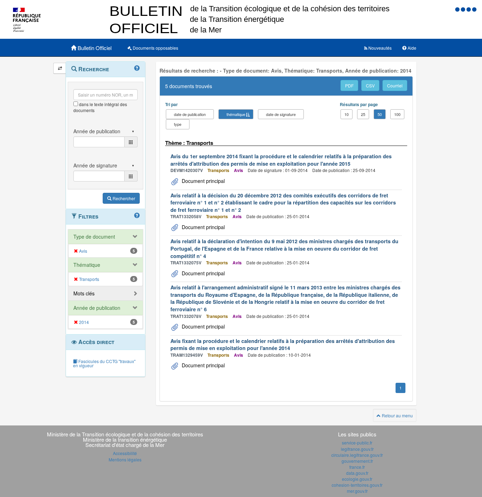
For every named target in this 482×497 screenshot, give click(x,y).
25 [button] (363, 114)
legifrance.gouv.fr (357, 449)
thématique (236, 114)
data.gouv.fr (357, 473)
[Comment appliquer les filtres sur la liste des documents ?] (137, 216)
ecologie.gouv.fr (357, 479)
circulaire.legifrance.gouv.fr (357, 455)
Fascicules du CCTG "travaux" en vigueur (104, 363)
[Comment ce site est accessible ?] (458, 9)
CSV (370, 85)
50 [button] (380, 114)
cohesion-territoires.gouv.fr (357, 485)
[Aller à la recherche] (469, 9)
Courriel (395, 85)
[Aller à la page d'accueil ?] (474, 9)
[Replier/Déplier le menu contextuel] (59, 68)
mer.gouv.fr (357, 491)
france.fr (357, 467)
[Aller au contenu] (463, 9)
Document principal (202, 180)
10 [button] (346, 114)
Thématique (86, 264)
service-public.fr (357, 443)
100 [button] (397, 114)
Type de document (94, 236)
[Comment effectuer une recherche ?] (137, 68)
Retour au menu (397, 415)
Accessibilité (125, 453)
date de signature (281, 114)
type (177, 124)
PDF (349, 85)
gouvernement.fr (357, 461)
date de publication (190, 114)
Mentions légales (125, 459)
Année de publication (96, 307)
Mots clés (84, 293)
